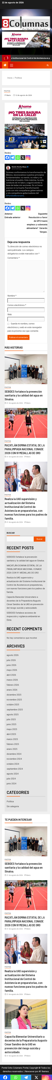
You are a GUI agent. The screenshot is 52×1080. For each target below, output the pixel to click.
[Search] (47, 65)
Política (7, 91)
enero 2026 (12, 690)
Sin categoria (13, 806)
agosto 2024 (13, 773)
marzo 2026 (12, 680)
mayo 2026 (12, 670)
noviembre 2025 (14, 699)
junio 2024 (11, 783)
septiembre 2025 (15, 709)
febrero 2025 (13, 744)
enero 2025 (12, 749)
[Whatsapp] (17, 157)
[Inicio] (5, 65)
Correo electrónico (16, 305)
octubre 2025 (13, 704)
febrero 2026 (13, 685)
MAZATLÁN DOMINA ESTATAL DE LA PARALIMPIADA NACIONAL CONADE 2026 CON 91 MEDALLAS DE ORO (25, 449)
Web (9, 314)
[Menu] (11, 65)
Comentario (13, 258)
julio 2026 (11, 660)
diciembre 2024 (14, 754)
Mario (8, 95)
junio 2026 (11, 665)
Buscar (11, 533)
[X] (23, 157)
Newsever (30, 1071)
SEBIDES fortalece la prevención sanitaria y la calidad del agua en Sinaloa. (24, 395)
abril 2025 (11, 734)
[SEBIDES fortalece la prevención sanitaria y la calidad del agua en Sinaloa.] (26, 369)
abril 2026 (11, 675)
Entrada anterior (12, 216)
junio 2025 (11, 724)
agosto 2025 (13, 714)
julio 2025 (11, 719)
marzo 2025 (12, 739)
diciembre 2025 (14, 694)
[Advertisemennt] (26, 39)
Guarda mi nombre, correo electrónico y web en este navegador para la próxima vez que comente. (24, 327)
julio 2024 (11, 778)
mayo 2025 (12, 729)
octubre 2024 (13, 764)
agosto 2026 (13, 655)
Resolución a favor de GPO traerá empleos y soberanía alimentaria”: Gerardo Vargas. (37, 223)
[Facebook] (7, 157)
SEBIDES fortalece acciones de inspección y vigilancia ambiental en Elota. (23, 616)
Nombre (11, 295)
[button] (11, 65)
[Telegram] (12, 157)
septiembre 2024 (15, 769)
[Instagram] (28, 157)
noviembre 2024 (14, 759)
